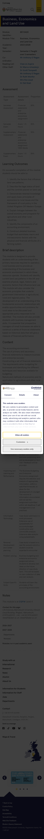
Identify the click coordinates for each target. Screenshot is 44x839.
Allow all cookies (22, 435)
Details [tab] (22, 395)
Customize (20, 442)
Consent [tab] (7, 395)
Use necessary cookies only (22, 449)
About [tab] (36, 395)
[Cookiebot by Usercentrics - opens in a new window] (31, 388)
